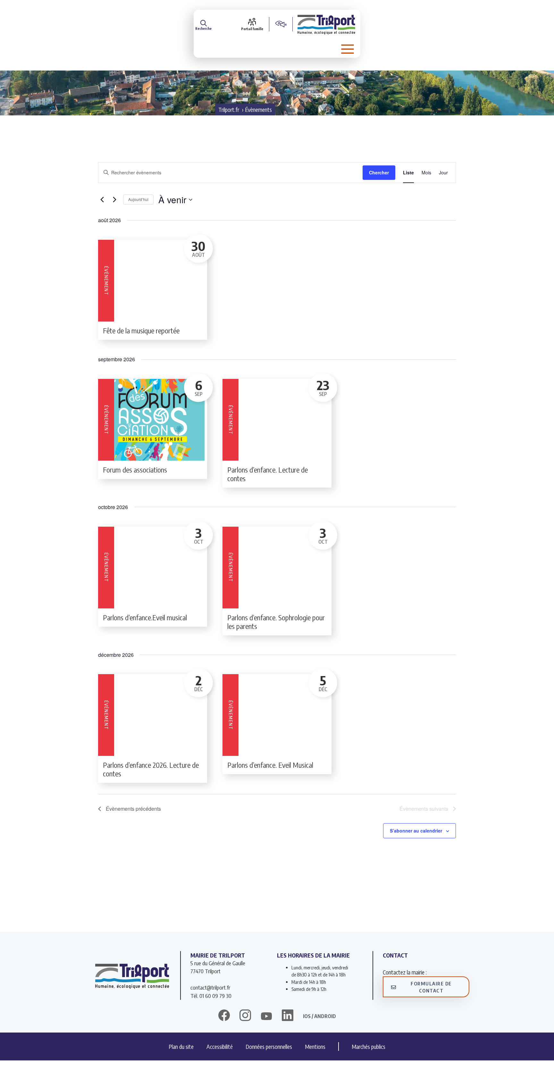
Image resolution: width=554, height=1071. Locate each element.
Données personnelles (269, 1046)
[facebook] (224, 1016)
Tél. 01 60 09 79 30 (210, 995)
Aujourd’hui (138, 199)
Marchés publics (368, 1046)
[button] (203, 24)
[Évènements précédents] (102, 200)
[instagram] (245, 1016)
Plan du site (181, 1046)
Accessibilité (219, 1046)
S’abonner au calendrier (416, 830)
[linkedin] (287, 1016)
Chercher (379, 172)
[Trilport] (326, 24)
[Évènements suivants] (114, 200)
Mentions (315, 1046)
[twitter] (266, 1016)
